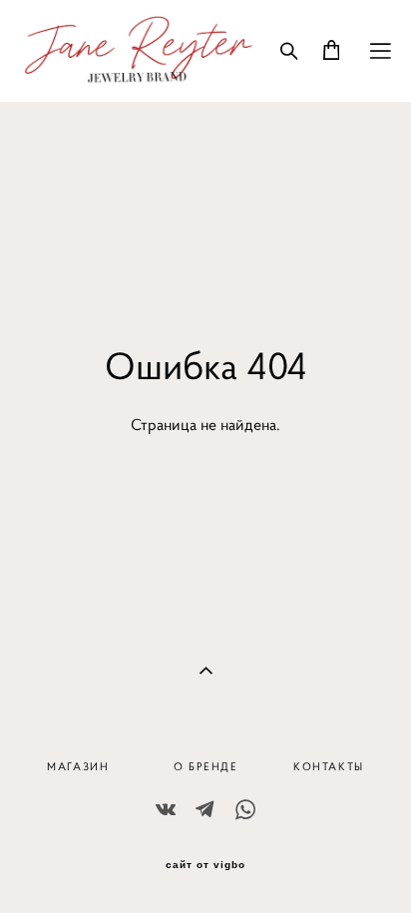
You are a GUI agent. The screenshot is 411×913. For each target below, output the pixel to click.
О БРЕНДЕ (206, 766)
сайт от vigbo (205, 865)
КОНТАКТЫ (328, 766)
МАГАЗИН (78, 766)
